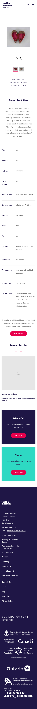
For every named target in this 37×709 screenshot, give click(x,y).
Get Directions (7, 523)
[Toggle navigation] (28, 4)
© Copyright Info (18, 79)
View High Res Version (18, 82)
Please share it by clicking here (18, 326)
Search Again (18, 333)
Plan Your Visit (7, 553)
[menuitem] (18, 558)
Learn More (18, 435)
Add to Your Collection (19, 85)
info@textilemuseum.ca (16, 531)
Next (21, 351)
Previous (16, 351)
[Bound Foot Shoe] (18, 373)
